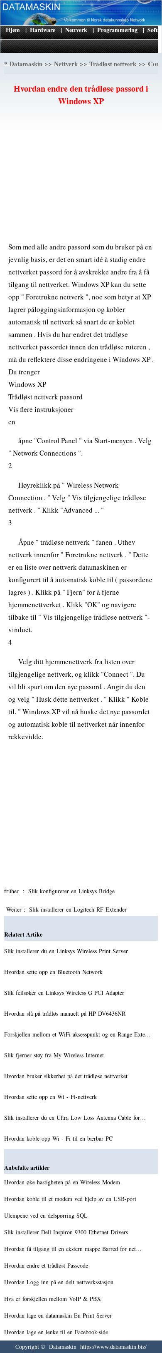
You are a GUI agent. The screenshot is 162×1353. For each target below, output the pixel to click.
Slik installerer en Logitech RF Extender (79, 909)
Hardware (42, 29)
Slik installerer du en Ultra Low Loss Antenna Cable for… (75, 1117)
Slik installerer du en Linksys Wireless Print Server (67, 951)
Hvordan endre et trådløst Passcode (47, 1265)
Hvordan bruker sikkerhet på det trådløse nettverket (67, 1076)
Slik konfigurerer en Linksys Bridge (72, 891)
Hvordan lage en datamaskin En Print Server (59, 1315)
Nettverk (76, 29)
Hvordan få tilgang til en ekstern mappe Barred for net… (73, 1249)
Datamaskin (26, 63)
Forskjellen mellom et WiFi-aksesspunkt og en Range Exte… (77, 1034)
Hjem (13, 29)
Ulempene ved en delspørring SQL (47, 1215)
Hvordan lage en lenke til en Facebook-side (57, 1332)
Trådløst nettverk (112, 63)
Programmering (117, 29)
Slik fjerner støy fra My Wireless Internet (55, 1055)
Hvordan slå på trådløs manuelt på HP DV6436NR (66, 1013)
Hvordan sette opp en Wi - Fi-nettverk (51, 1097)
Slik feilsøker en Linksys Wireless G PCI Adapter (65, 993)
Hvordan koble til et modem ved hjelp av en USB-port (71, 1199)
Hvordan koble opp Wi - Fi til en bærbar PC (59, 1138)
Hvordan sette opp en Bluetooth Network (54, 972)
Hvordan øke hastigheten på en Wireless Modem (63, 1182)
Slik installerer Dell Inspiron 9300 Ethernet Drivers (67, 1232)
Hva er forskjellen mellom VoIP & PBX (53, 1299)
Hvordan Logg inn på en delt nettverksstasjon (59, 1282)
